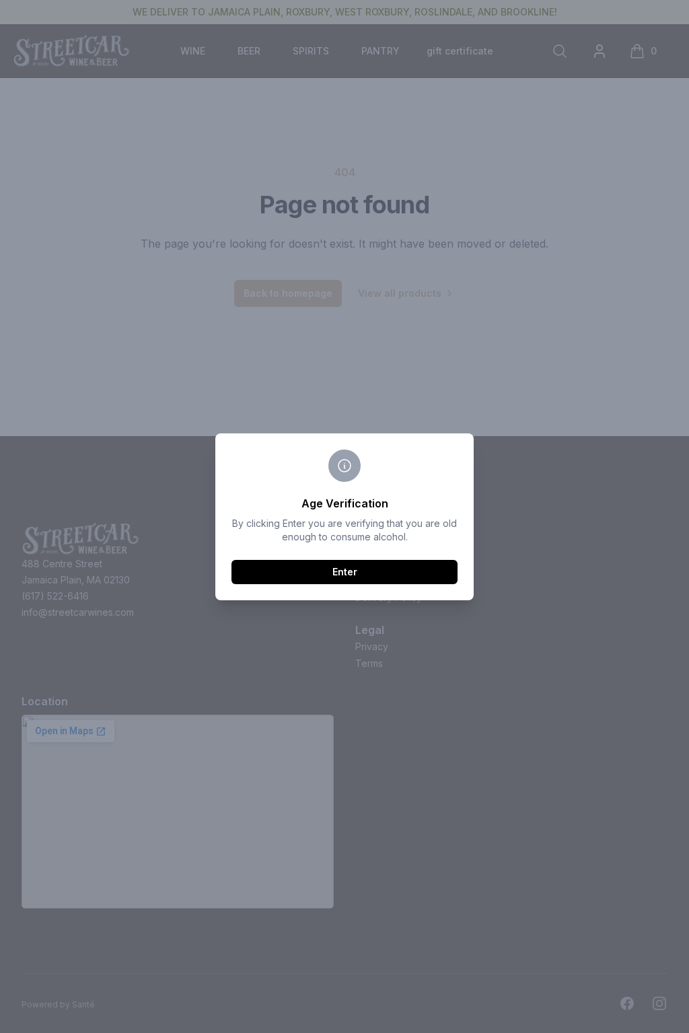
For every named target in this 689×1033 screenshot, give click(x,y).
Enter (344, 571)
